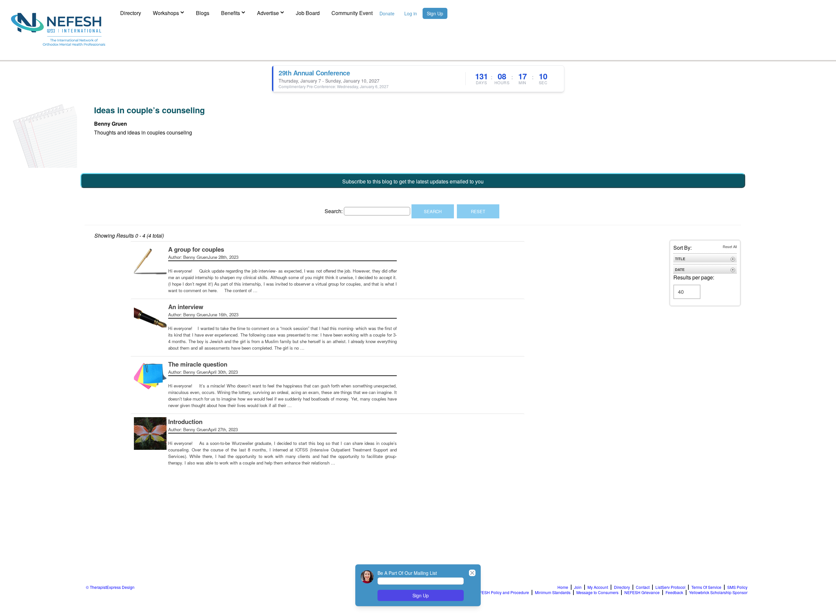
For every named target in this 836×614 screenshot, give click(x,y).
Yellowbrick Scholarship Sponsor (718, 592)
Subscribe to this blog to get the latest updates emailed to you (413, 181)
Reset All (730, 246)
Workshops (166, 13)
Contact (643, 587)
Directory (130, 13)
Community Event (352, 13)
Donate (386, 13)
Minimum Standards (553, 592)
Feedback (674, 592)
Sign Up (435, 13)
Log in (410, 13)
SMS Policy (737, 587)
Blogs (202, 13)
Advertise (268, 13)
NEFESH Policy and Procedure (501, 592)
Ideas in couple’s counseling (149, 110)
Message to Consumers (597, 592)
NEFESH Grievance (642, 592)
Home (562, 587)
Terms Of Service (706, 587)
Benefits (230, 13)
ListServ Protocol (670, 587)
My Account (597, 587)
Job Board (308, 13)
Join (578, 587)
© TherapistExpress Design (110, 587)
